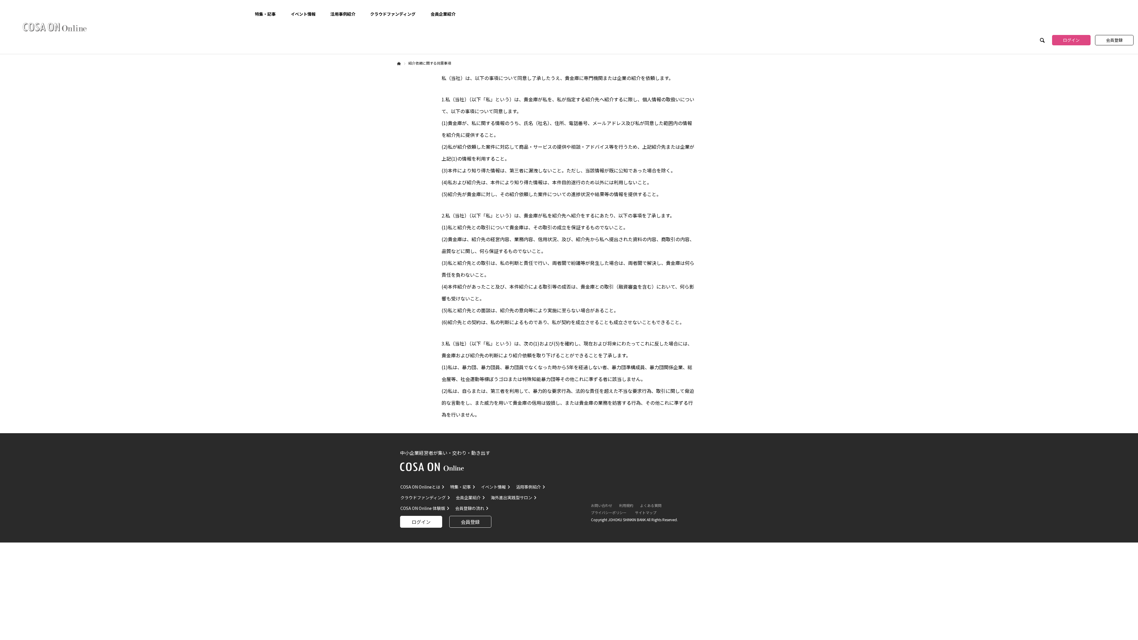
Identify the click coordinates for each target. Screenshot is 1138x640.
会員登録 (1114, 40)
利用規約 (626, 505)
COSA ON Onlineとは (420, 487)
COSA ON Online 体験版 (422, 508)
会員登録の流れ (469, 508)
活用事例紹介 (342, 14)
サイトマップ (645, 512)
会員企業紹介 (443, 14)
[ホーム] (399, 64)
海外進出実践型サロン (511, 497)
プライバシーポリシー (608, 512)
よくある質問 (650, 505)
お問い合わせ (601, 505)
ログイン (1071, 40)
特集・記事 (265, 14)
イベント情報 (303, 14)
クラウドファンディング (392, 14)
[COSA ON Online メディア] (55, 27)
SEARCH (1042, 41)
